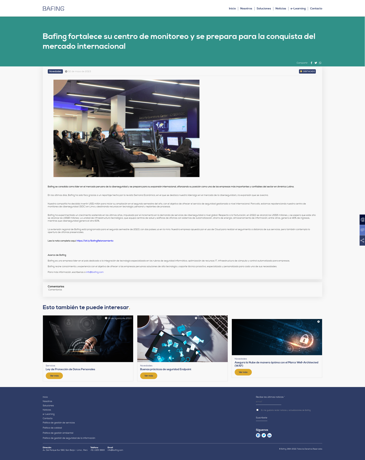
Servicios (50, 365)
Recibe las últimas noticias (270, 397)
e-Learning (298, 8)
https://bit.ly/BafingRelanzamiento (95, 240)
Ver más (54, 375)
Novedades (55, 71)
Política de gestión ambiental (58, 432)
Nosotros (246, 8)
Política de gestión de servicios (59, 422)
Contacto (316, 8)
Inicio (232, 8)
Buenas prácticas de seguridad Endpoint (165, 369)
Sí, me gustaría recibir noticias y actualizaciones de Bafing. (285, 410)
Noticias (280, 8)
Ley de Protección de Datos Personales (70, 369)
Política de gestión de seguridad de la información (69, 438)
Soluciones (264, 8)
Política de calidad (52, 427)
